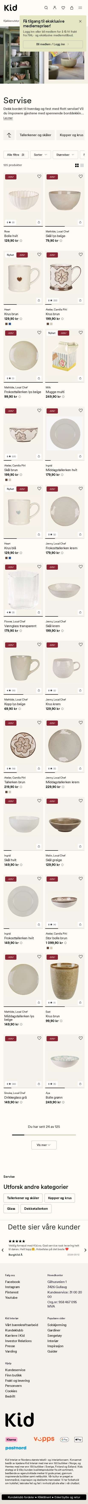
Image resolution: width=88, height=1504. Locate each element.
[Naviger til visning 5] (74, 304)
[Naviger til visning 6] (81, 304)
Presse (10, 1346)
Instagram (12, 1287)
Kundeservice (15, 1370)
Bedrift (10, 1396)
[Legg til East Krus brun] (80, 1002)
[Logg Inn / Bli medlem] (54, 7)
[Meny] (80, 7)
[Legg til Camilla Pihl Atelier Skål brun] (38, 456)
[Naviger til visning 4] (68, 304)
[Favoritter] (63, 7)
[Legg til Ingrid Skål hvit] (38, 846)
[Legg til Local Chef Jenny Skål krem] (80, 612)
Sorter (38, 154)
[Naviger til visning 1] (23, 226)
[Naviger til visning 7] (82, 460)
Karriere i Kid (15, 1336)
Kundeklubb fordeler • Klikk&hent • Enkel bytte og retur (44, 1497)
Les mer (8, 117)
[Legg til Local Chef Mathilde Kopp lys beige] (38, 690)
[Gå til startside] (10, 7)
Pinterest (12, 1292)
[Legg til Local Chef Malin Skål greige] (80, 846)
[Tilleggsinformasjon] (20, 241)
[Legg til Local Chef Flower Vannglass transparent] (38, 612)
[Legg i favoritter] (39, 176)
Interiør (52, 1341)
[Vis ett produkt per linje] (82, 164)
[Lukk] (80, 21)
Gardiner (53, 1330)
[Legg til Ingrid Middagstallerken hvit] (80, 456)
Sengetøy (54, 1336)
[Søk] (46, 7)
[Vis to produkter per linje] (77, 164)
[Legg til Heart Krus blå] (38, 534)
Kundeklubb (14, 1330)
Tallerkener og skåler (35, 135)
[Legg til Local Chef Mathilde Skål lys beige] (80, 222)
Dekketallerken (36, 1209)
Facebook (12, 1282)
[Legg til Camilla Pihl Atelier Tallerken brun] (38, 768)
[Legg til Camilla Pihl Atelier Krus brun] (80, 300)
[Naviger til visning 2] (75, 226)
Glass (11, 1209)
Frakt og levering (17, 1381)
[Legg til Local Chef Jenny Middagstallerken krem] (80, 768)
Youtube (11, 1298)
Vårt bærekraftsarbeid (21, 1325)
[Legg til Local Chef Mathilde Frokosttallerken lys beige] (38, 378)
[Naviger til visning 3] (36, 304)
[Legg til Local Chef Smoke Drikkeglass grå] (38, 1083)
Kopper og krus (71, 135)
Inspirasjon (55, 1346)
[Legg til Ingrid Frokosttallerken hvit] (38, 924)
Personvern (13, 1386)
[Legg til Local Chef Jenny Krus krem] (80, 690)
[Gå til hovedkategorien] (9, 135)
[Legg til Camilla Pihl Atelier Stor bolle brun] (80, 924)
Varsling (11, 1351)
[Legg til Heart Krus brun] (38, 300)
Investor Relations (18, 1341)
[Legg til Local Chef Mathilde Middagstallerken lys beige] (38, 1002)
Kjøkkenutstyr (11, 20)
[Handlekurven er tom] (71, 7)
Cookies (11, 1391)
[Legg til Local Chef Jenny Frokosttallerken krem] (80, 534)
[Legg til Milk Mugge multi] (80, 378)
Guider (52, 1351)
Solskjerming (56, 1325)
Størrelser (62, 154)
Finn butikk (13, 1375)
